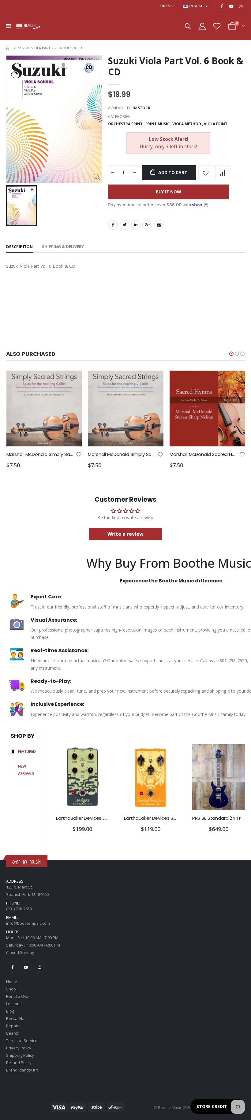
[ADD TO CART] (71, 380)
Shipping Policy (20, 1055)
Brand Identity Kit (22, 1070)
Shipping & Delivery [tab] (63, 246)
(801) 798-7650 (19, 909)
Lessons (14, 1003)
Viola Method (186, 123)
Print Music (157, 123)
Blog (10, 1011)
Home (8, 48)
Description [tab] (19, 246)
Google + (147, 225)
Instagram (39, 967)
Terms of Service (21, 1040)
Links (165, 5)
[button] (231, 353)
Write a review (125, 534)
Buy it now (168, 192)
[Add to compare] (222, 172)
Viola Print (215, 123)
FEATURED (27, 751)
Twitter (124, 225)
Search (12, 1033)
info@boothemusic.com (28, 923)
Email (159, 225)
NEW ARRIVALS (26, 770)
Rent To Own (18, 996)
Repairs (13, 1026)
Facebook (113, 225)
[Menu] (8, 26)
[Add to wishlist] (205, 172)
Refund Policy (19, 1062)
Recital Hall (16, 1018)
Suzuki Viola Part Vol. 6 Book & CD (175, 66)
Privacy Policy (18, 1048)
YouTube (26, 967)
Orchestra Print (125, 123)
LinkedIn (136, 225)
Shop (11, 989)
